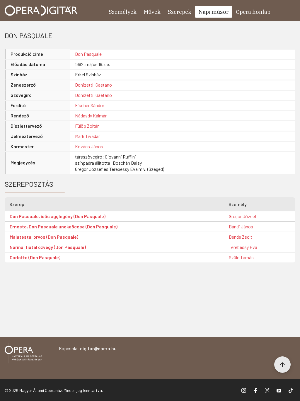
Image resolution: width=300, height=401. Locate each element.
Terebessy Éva (243, 247)
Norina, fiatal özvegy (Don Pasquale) (48, 247)
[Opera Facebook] (255, 390)
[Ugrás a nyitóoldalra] (41, 10)
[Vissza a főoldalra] (23, 354)
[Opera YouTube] (279, 390)
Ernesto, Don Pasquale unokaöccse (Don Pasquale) (63, 226)
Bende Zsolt (240, 237)
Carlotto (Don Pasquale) (35, 257)
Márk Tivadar (87, 136)
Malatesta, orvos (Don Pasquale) (44, 237)
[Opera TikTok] (290, 390)
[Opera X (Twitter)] (267, 390)
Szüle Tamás (241, 257)
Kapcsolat (88, 348)
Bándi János (241, 226)
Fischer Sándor (89, 105)
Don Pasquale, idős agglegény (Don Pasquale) (57, 216)
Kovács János (89, 146)
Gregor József (243, 216)
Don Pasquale (88, 54)
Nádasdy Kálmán (91, 115)
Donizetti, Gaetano (93, 84)
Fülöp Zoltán (87, 126)
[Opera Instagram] (243, 390)
